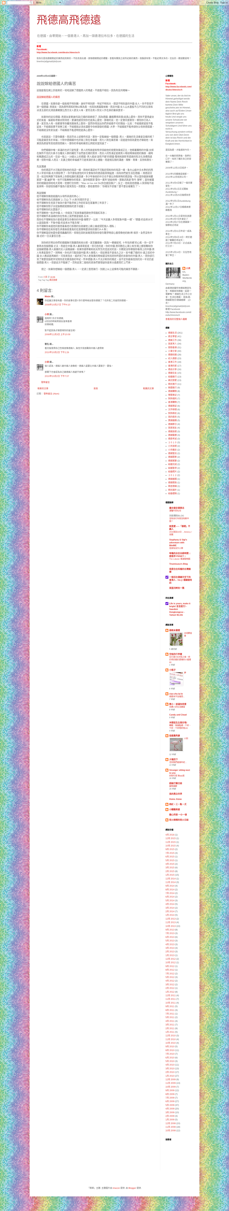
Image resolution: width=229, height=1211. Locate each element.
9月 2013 (169, 929)
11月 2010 (170, 1039)
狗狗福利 (172, 398)
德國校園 (172, 354)
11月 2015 (170, 842)
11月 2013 (170, 922)
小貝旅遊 (172, 446)
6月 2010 (169, 1057)
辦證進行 (172, 387)
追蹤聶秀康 (174, 735)
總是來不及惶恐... (177, 696)
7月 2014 (169, 893)
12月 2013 (170, 919)
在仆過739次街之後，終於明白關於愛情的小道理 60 (180, 659)
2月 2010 (169, 1072)
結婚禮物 (172, 493)
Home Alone (175, 799)
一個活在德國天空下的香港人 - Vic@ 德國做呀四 (180, 580)
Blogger (132, 1188)
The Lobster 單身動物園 (179, 559)
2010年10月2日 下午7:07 (57, 376)
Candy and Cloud (178, 715)
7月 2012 (169, 973)
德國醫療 (172, 435)
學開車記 (172, 395)
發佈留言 (45, 382)
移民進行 (172, 384)
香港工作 (172, 362)
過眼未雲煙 (174, 630)
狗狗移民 (172, 413)
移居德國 (172, 486)
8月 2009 (169, 1094)
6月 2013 (169, 937)
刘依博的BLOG (176, 515)
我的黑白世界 (175, 794)
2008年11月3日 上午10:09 (57, 334)
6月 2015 (169, 856)
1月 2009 (169, 1119)
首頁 (96, 388)
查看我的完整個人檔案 (176, 319)
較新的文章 (43, 388)
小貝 (47, 314)
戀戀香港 (172, 347)
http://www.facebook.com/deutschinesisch (58, 52)
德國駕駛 (172, 460)
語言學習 (172, 336)
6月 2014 (169, 897)
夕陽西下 (173, 759)
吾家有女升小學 (176, 548)
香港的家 (172, 366)
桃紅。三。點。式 (177, 804)
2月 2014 (169, 911)
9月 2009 (169, 1090)
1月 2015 (169, 875)
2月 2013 (169, 951)
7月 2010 (169, 1054)
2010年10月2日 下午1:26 (57, 352)
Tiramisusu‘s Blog (178, 564)
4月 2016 (169, 835)
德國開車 (172, 457)
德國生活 (172, 333)
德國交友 (172, 373)
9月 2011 (169, 1006)
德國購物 (172, 391)
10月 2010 (170, 1043)
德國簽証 (172, 406)
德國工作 (172, 340)
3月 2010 (169, 1068)
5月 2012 (169, 977)
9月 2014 (169, 886)
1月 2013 (169, 955)
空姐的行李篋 (175, 654)
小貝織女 (172, 450)
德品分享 (172, 369)
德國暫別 (172, 453)
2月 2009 (169, 1116)
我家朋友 (172, 428)
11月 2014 (170, 882)
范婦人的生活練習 (177, 707)
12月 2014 (170, 878)
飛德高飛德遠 (69, 20)
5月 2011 (169, 1017)
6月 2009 (169, 1101)
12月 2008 (170, 1123)
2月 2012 (169, 988)
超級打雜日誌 (175, 783)
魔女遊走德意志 (176, 508)
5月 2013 (169, 940)
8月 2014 (169, 889)
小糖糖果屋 (174, 809)
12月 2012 (170, 959)
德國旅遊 (172, 431)
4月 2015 (169, 864)
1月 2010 (169, 1076)
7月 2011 (169, 1014)
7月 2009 (169, 1098)
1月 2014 (169, 915)
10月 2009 (170, 1087)
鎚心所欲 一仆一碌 (178, 814)
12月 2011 (170, 995)
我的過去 (172, 417)
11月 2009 (170, 1083)
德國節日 (172, 424)
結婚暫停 (172, 468)
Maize (48, 296)
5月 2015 (169, 860)
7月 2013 (169, 933)
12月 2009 (170, 1079)
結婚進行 (172, 376)
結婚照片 (172, 471)
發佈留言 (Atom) (51, 394)
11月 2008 (170, 1127)
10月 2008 (170, 1130)
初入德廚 (172, 358)
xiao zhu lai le (176, 694)
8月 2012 (169, 970)
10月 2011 (170, 1003)
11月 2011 (170, 999)
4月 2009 (169, 1108)
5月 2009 (169, 1105)
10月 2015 (170, 845)
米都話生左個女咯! (178, 722)
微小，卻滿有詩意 (177, 704)
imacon (116, 1188)
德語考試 (172, 438)
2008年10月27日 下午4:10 (57, 304)
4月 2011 (169, 1021)
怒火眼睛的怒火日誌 (179, 820)
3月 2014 (169, 908)
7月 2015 (169, 853)
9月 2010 (169, 1046)
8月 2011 (169, 1010)
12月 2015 (170, 838)
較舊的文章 (148, 388)
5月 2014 (169, 900)
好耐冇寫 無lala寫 (176, 776)
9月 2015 (169, 849)
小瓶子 (172, 670)
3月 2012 (169, 984)
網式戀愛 (53, 280)
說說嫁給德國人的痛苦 (48, 97)
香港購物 (172, 402)
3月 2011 (169, 1024)
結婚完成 (172, 464)
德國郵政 (172, 482)
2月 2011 (169, 1028)
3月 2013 (169, 948)
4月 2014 (169, 904)
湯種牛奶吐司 (175, 511)
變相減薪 (173, 786)
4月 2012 (169, 981)
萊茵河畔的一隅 (176, 588)
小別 (186, 738)
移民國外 (172, 490)
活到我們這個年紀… (178, 762)
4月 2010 (169, 1065)
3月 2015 (169, 867)
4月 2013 (169, 944)
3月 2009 (169, 1112)
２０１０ (172, 442)
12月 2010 (170, 1035)
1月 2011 (169, 1032)
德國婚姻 (172, 479)
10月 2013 (170, 926)
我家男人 (172, 344)
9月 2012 (169, 966)
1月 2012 (169, 992)
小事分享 (172, 351)
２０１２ (172, 475)
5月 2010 (169, 1061)
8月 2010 (169, 1050)
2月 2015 (169, 871)
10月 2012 (170, 962)
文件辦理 (172, 409)
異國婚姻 (172, 420)
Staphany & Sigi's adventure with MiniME (178, 543)
